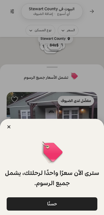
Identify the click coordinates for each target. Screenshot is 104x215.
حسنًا (52, 204)
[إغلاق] (9, 127)
